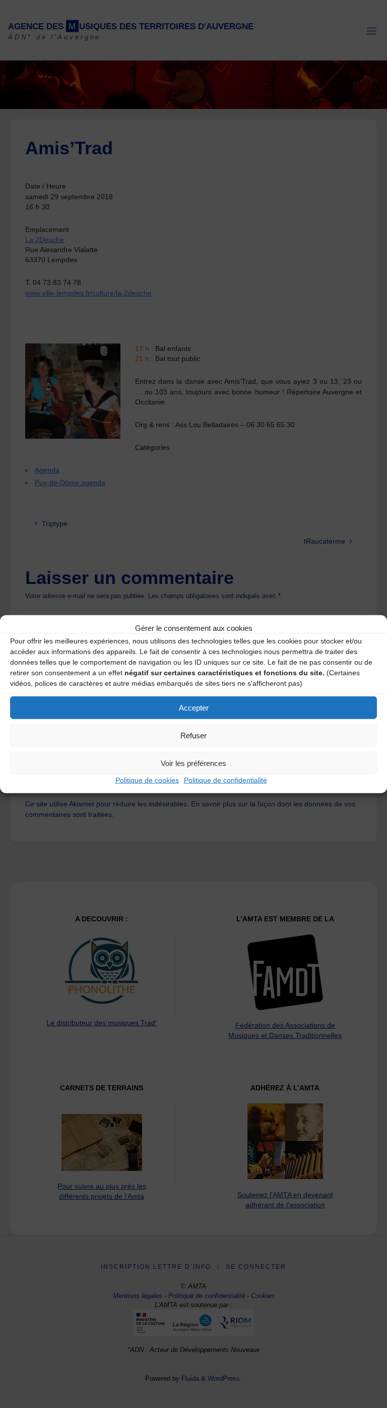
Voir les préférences (193, 762)
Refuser (193, 735)
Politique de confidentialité (225, 780)
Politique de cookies (147, 780)
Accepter (194, 707)
